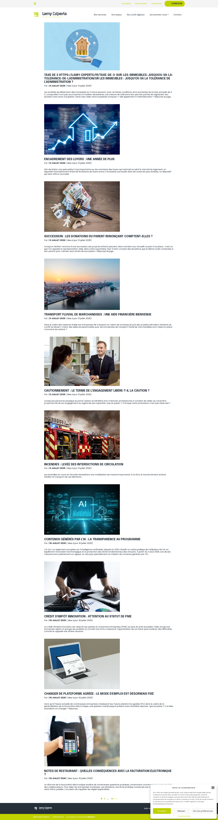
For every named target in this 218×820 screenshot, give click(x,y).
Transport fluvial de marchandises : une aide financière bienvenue (97, 314)
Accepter (162, 811)
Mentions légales (184, 816)
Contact (177, 15)
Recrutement (141, 4)
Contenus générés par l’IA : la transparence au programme (92, 539)
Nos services (100, 15)
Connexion (176, 4)
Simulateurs (157, 4)
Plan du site (58, 817)
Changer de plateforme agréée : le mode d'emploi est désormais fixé (99, 693)
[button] (213, 787)
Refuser (181, 811)
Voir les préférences (203, 811)
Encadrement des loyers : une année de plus (79, 159)
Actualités (126, 4)
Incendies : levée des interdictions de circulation (83, 464)
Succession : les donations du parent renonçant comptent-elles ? (98, 236)
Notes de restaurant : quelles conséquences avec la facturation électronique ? (108, 773)
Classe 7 (91, 817)
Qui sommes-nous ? (159, 15)
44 (112, 798)
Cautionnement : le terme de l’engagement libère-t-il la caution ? (96, 390)
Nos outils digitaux (136, 15)
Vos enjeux (116, 15)
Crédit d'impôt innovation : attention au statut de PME (88, 616)
